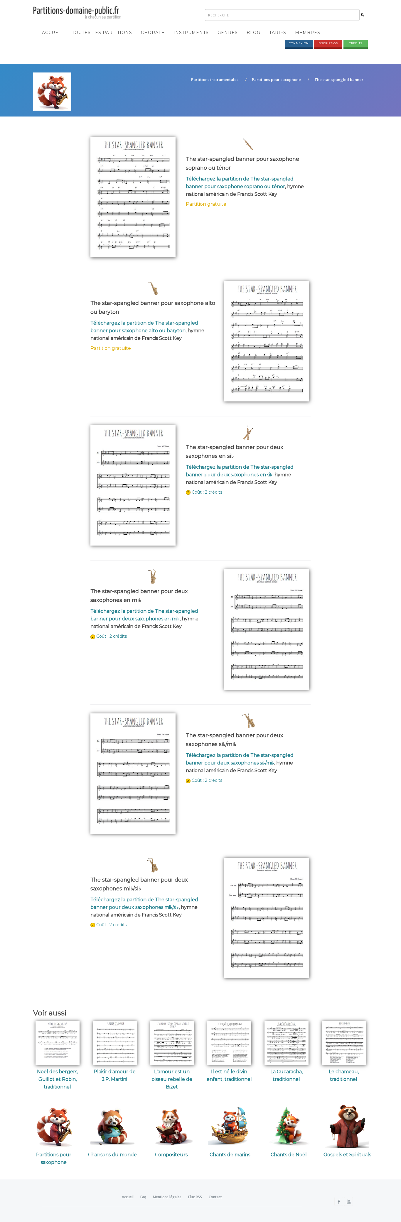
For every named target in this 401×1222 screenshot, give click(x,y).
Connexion (299, 43)
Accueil (52, 32)
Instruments (191, 32)
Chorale (153, 32)
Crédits (355, 43)
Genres (228, 32)
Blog (253, 32)
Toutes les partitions (102, 32)
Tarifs (277, 32)
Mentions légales (167, 1196)
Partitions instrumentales (214, 79)
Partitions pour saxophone (276, 79)
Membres (307, 32)
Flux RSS (195, 1196)
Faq (143, 1196)
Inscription (328, 43)
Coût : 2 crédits (207, 492)
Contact (215, 1196)
